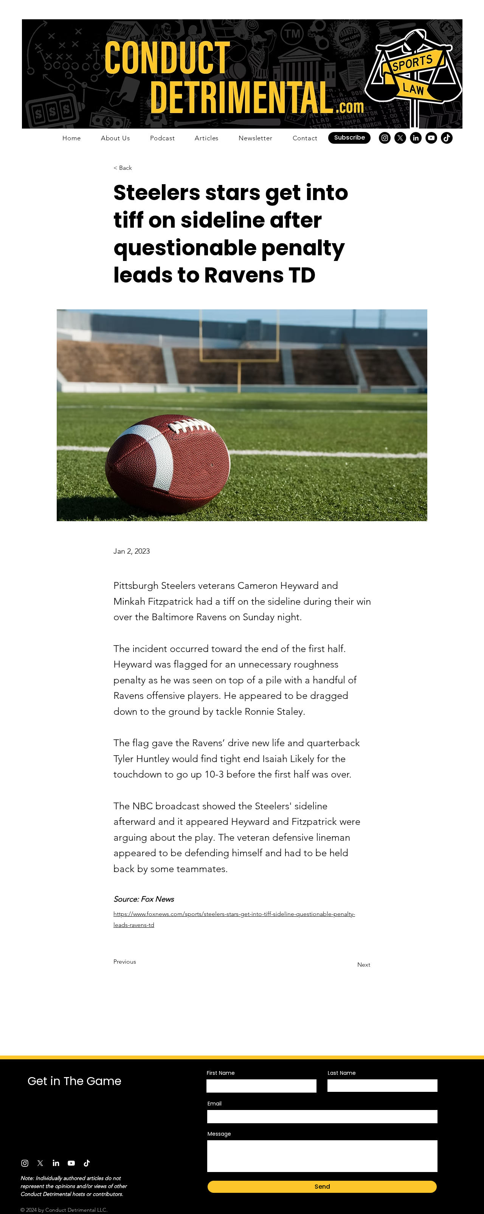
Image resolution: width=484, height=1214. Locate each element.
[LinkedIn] (416, 138)
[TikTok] (447, 138)
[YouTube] (431, 138)
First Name (221, 1073)
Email (215, 1103)
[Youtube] (71, 1163)
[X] (400, 138)
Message (219, 1133)
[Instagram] (385, 138)
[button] (349, 138)
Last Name (342, 1073)
